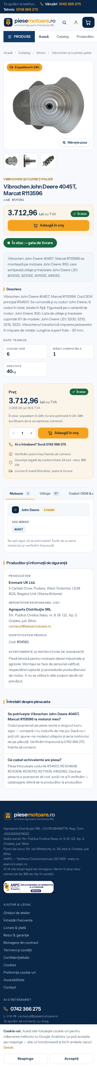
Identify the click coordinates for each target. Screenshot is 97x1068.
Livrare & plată (14, 927)
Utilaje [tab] (49, 493)
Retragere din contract (20, 942)
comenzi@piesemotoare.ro (30, 626)
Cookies (9, 965)
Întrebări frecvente (18, 920)
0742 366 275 (25, 1009)
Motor (41, 53)
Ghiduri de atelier (16, 913)
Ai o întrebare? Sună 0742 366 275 (40, 444)
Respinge (25, 1058)
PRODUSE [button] (22, 36)
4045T (18, 529)
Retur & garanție (16, 935)
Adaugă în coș (52, 225)
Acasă (44, 36)
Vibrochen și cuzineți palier (72, 53)
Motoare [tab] (19, 493)
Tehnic (20, 9)
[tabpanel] (48, 526)
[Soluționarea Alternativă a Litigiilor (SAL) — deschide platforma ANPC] (28, 887)
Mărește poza (77, 142)
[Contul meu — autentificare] (76, 22)
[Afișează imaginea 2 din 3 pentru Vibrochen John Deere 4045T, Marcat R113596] (30, 161)
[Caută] (64, 22)
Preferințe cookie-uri (19, 972)
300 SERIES (20, 522)
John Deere (30, 510)
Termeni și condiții (17, 950)
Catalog (63, 36)
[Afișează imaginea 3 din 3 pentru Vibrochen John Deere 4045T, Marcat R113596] (48, 161)
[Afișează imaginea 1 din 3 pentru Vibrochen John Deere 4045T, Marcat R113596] (11, 161)
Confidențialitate (16, 957)
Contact (9, 987)
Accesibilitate (13, 980)
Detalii (8, 1047)
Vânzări (63, 4)
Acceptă (71, 1058)
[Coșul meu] (88, 22)
